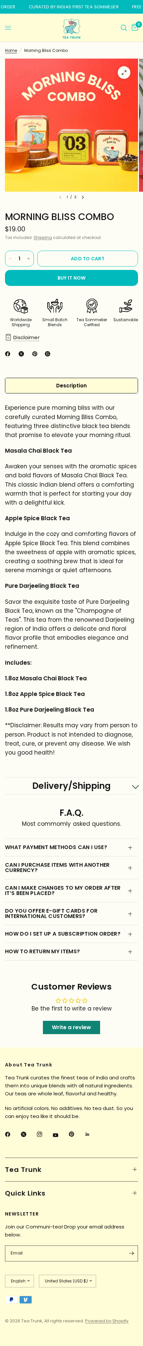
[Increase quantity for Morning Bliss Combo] (29, 258)
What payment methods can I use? (56, 847)
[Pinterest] (76, 1134)
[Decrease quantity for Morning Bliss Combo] (10, 258)
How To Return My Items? (42, 951)
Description (71, 385)
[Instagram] (44, 1134)
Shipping (43, 237)
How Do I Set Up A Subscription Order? (62, 934)
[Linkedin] (92, 1134)
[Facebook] (12, 1134)
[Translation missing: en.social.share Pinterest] (36, 354)
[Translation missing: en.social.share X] (23, 354)
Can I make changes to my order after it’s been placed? (63, 890)
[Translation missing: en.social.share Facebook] (9, 354)
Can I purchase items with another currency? (57, 867)
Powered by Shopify (106, 1321)
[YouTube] (60, 1135)
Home (11, 50)
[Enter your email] (131, 1253)
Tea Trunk (23, 1169)
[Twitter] (28, 1134)
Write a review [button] (71, 1027)
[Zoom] (124, 72)
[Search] (123, 28)
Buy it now (72, 278)
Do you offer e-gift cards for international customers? (51, 913)
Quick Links (25, 1193)
